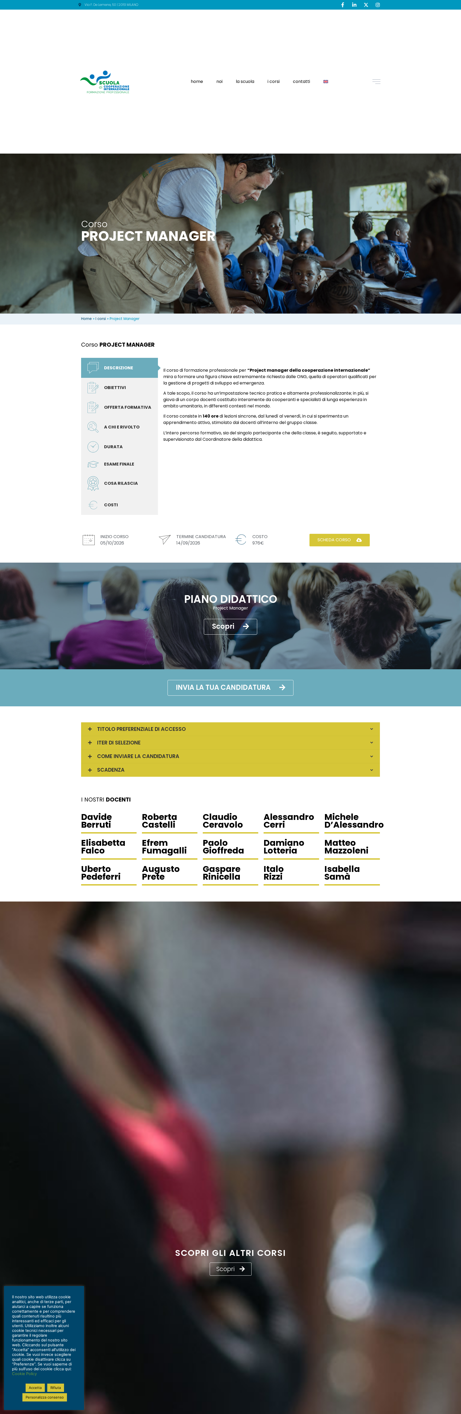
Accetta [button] (35, 1387)
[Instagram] (378, 5)
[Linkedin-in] (354, 5)
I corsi (101, 318)
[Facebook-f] (342, 5)
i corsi (274, 81)
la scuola (245, 81)
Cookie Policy (24, 1373)
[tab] (119, 368)
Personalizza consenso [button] (45, 1397)
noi (219, 81)
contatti (301, 81)
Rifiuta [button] (55, 1387)
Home (86, 318)
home (197, 81)
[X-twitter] (366, 5)
